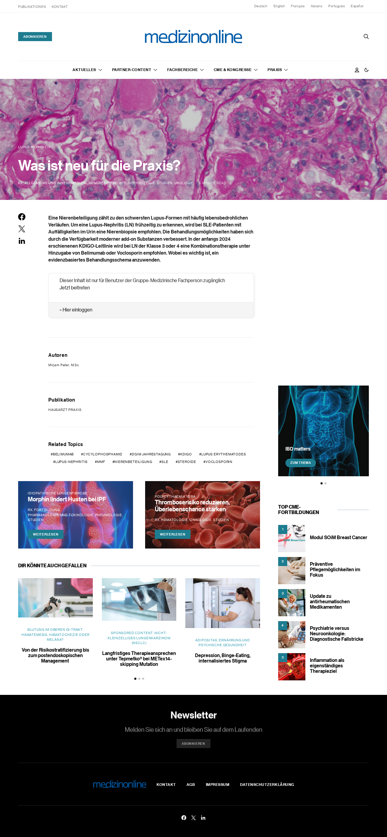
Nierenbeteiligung (133, 462)
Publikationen (32, 6)
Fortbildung (47, 510)
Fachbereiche (182, 69)
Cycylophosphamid (102, 454)
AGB (191, 784)
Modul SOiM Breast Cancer (338, 537)
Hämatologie (174, 520)
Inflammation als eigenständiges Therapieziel (327, 665)
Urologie (184, 183)
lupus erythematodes (223, 454)
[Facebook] (184, 817)
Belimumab (63, 454)
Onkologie (200, 520)
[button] (366, 69)
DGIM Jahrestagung (151, 454)
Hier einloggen (77, 309)
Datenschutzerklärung (267, 784)
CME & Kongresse (233, 69)
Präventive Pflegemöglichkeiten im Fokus (335, 569)
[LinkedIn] (203, 817)
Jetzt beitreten (75, 287)
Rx (20, 183)
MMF (101, 462)
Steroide (187, 462)
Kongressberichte (108, 183)
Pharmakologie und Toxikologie (60, 515)
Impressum (218, 784)
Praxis (275, 69)
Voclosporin (219, 462)
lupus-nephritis (71, 462)
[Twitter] (193, 817)
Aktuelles (84, 69)
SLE (164, 462)
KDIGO (186, 454)
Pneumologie (108, 515)
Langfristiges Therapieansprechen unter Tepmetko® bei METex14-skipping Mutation (139, 658)
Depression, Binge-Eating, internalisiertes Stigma (222, 658)
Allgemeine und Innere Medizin (55, 183)
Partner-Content (131, 69)
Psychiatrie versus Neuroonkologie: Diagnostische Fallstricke (336, 633)
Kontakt (60, 6)
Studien (165, 183)
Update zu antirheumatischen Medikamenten (330, 601)
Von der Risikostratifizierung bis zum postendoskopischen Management (55, 655)
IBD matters (298, 448)
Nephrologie (141, 183)
